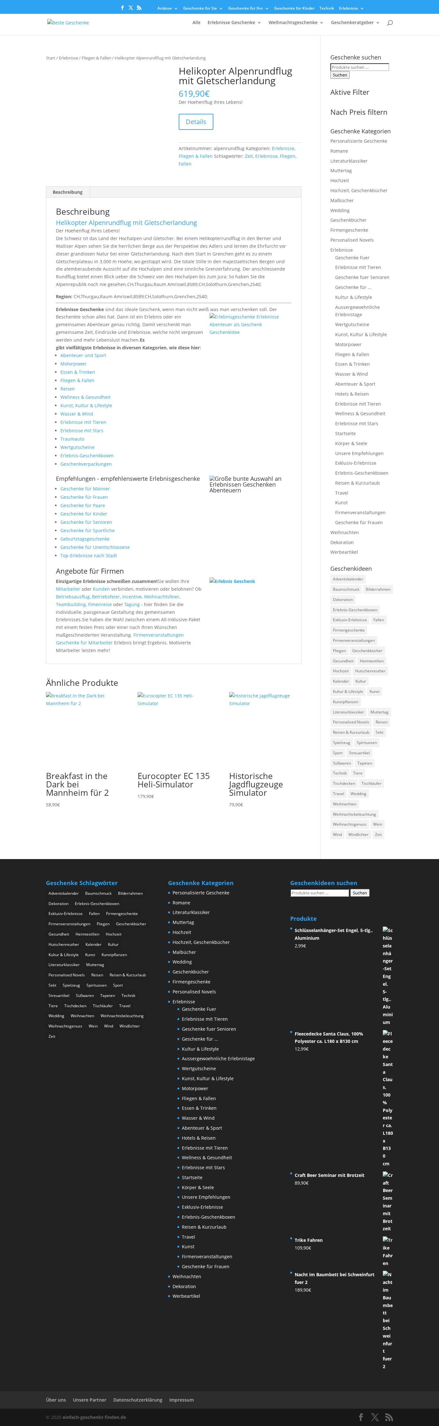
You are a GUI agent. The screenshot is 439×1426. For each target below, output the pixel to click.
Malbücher (342, 200)
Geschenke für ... (353, 287)
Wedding (340, 210)
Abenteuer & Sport (355, 384)
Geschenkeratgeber (352, 22)
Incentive (132, 597)
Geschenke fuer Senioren (362, 277)
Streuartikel (359, 753)
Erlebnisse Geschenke (231, 22)
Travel (341, 493)
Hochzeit (339, 180)
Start (50, 58)
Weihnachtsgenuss (350, 824)
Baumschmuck (346, 589)
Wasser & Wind (76, 414)
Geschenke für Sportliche (87, 530)
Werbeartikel (344, 552)
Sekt (379, 732)
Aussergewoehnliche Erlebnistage (218, 1058)
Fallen (185, 164)
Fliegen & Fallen (96, 58)
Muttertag (341, 170)
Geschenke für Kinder (294, 8)
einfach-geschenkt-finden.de (94, 1417)
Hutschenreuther (370, 671)
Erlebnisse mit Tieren (83, 422)
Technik (326, 8)
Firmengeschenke (349, 230)
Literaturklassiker (349, 161)
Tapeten (364, 763)
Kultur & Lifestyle (353, 297)
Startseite (345, 433)
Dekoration (342, 542)
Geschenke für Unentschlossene (95, 547)
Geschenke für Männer (85, 489)
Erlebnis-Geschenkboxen (87, 456)
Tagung (132, 604)
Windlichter (358, 834)
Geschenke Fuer (352, 258)
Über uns (56, 1400)
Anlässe (164, 8)
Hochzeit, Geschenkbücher (359, 190)
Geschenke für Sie (200, 8)
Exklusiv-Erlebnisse (355, 463)
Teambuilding (71, 604)
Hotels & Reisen (352, 394)
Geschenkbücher (348, 220)
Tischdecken (344, 783)
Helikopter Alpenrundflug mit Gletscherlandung (126, 222)
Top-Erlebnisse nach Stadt (88, 555)
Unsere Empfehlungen (359, 453)
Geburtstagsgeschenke (85, 539)
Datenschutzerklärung (137, 1400)
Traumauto (72, 439)
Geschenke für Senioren (86, 522)
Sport (338, 753)
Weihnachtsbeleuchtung (354, 814)
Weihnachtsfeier (161, 597)
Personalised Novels (352, 240)
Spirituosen (367, 742)
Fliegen (287, 156)
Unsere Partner (89, 1400)
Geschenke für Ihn (245, 8)
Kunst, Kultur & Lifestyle (86, 405)
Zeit (249, 156)
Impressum (181, 1400)
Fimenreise (100, 604)
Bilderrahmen (378, 589)
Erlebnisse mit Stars (81, 430)
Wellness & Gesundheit (85, 397)
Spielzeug (341, 742)
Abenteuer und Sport (83, 355)
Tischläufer (371, 783)
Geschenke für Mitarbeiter (84, 643)
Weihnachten (344, 532)
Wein (377, 824)
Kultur (360, 681)
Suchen (340, 75)
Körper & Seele (351, 443)
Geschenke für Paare (82, 505)
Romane (339, 151)
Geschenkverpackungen (86, 464)
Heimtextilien (372, 661)
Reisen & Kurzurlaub (357, 483)
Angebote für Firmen (90, 571)
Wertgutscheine (77, 447)
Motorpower (73, 364)
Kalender (341, 681)
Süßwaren (342, 763)
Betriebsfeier (106, 597)
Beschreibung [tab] (68, 192)
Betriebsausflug (73, 597)
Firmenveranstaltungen (158, 635)
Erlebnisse (348, 8)
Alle (197, 22)
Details (196, 121)
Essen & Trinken (77, 372)
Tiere (358, 773)
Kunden (101, 589)
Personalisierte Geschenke (358, 141)
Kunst (341, 502)
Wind (337, 834)
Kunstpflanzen (345, 701)
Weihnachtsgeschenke (293, 22)
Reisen (67, 389)
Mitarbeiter (68, 589)
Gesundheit (343, 661)
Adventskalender (348, 579)
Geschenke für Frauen (84, 497)
